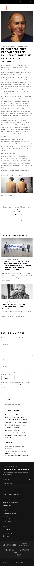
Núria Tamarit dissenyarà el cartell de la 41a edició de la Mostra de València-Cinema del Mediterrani (17, 425)
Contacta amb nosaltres (9, 513)
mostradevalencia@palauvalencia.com (16, 455)
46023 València (7, 521)
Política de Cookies (8, 497)
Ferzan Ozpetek (8, 207)
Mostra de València (21, 46)
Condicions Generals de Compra (11, 494)
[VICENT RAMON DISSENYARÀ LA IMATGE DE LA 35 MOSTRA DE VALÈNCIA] (17, 291)
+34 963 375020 (10, 453)
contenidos (14, 259)
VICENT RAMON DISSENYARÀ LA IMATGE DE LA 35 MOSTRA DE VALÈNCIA (13, 306)
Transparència (7, 505)
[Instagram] (7, 530)
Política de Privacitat (8, 499)
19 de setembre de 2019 (7, 46)
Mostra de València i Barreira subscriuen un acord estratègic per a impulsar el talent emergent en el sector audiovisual (17, 417)
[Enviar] (29, 479)
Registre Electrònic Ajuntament (11, 502)
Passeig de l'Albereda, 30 (10, 518)
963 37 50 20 (6, 516)
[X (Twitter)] (4, 530)
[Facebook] (9, 530)
